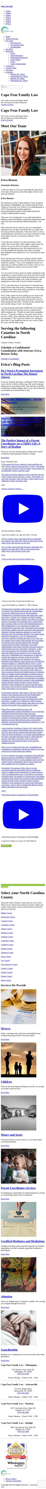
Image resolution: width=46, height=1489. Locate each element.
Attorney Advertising (13, 1481)
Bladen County (6, 913)
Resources (9, 51)
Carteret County (7, 921)
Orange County (7, 972)
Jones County (6, 957)
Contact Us (10, 66)
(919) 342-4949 (23, 1412)
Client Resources (16, 55)
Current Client (11, 68)
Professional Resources (19, 58)
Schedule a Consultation (10, 359)
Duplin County (6, 929)
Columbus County (8, 925)
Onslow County (7, 968)
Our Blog (9, 49)
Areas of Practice (12, 39)
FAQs (12, 53)
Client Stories (15, 60)
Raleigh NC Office (17, 79)
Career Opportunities (18, 64)
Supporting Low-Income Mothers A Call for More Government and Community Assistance (22, 421)
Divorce (5, 1028)
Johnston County (7, 953)
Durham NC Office (17, 74)
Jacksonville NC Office (19, 76)
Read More (5, 394)
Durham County (7, 933)
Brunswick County (8, 917)
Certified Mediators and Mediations (23, 1241)
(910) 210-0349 (7, 6)
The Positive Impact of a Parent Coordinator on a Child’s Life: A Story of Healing (20, 443)
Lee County (5, 961)
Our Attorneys (15, 43)
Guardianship (9, 1349)
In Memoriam (15, 47)
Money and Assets (12, 1134)
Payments (9, 70)
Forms (12, 62)
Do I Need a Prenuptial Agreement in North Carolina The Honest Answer (22, 373)
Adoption (6, 1296)
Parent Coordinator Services (18, 1187)
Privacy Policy (11, 1479)
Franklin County (7, 937)
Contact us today (7, 105)
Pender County (6, 976)
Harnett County (7, 949)
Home (8, 37)
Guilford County (7, 945)
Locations (9, 72)
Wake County (6, 980)
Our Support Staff (17, 45)
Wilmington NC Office (18, 81)
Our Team (9, 41)
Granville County (7, 941)
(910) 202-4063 (23, 1393)
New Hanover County (9, 964)
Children (6, 1081)
